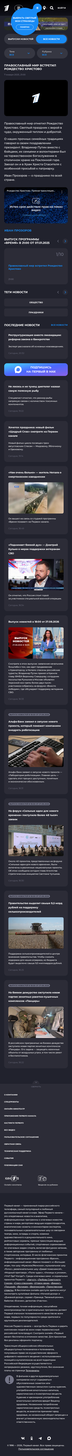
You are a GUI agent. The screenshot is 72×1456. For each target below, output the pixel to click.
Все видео (9, 1130)
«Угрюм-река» (42, 1283)
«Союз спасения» (23, 1283)
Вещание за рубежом (48, 1185)
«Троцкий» (10, 1286)
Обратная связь (12, 1144)
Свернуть (36, 1087)
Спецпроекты (11, 1102)
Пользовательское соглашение (21, 1137)
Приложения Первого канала (20, 1116)
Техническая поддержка (17, 1151)
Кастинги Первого (14, 1123)
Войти (62, 8)
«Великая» (22, 1286)
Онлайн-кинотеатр (14, 1109)
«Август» (31, 1279)
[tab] (51, 39)
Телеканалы (32, 1370)
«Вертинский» (37, 1286)
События (8, 1158)
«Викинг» (56, 1283)
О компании (10, 1095)
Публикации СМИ (13, 1165)
